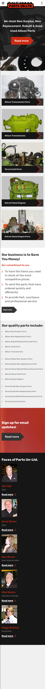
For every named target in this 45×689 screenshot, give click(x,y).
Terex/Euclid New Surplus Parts (18, 386)
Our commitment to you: (16, 265)
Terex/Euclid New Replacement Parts (20, 391)
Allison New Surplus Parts (16, 331)
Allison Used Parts (12, 347)
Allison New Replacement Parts (18, 337)
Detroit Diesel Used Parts (15, 374)
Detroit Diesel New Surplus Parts (18, 359)
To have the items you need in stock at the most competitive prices (23, 275)
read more (7, 494)
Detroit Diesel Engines (14, 379)
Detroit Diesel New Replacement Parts (21, 364)
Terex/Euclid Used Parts (15, 401)
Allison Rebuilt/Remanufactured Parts (21, 342)
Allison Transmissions (14, 352)
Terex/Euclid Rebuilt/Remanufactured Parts (23, 396)
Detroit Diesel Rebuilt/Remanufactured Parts (24, 369)
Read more (22, 40)
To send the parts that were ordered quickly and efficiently (23, 288)
